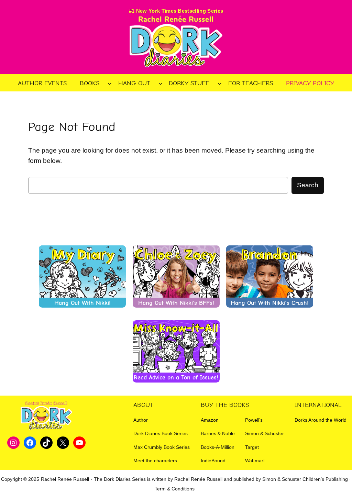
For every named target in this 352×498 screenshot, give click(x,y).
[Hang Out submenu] (160, 83)
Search (307, 185)
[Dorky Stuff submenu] (220, 83)
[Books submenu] (110, 83)
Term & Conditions (175, 488)
